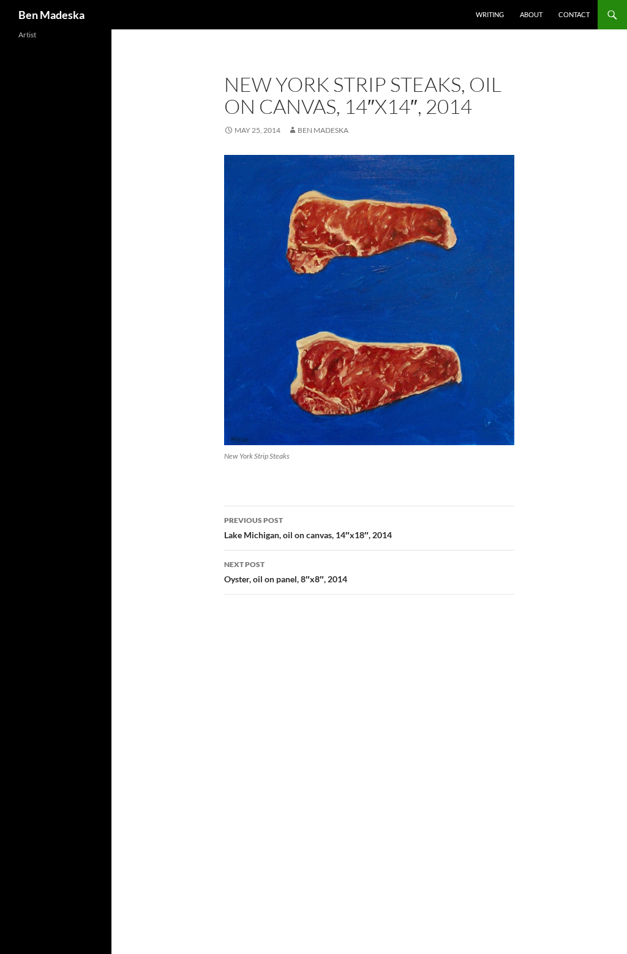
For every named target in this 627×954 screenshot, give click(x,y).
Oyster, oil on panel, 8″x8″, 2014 (285, 572)
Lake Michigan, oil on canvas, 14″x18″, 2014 (308, 528)
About (531, 14)
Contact (574, 14)
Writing (490, 14)
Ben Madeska (51, 14)
